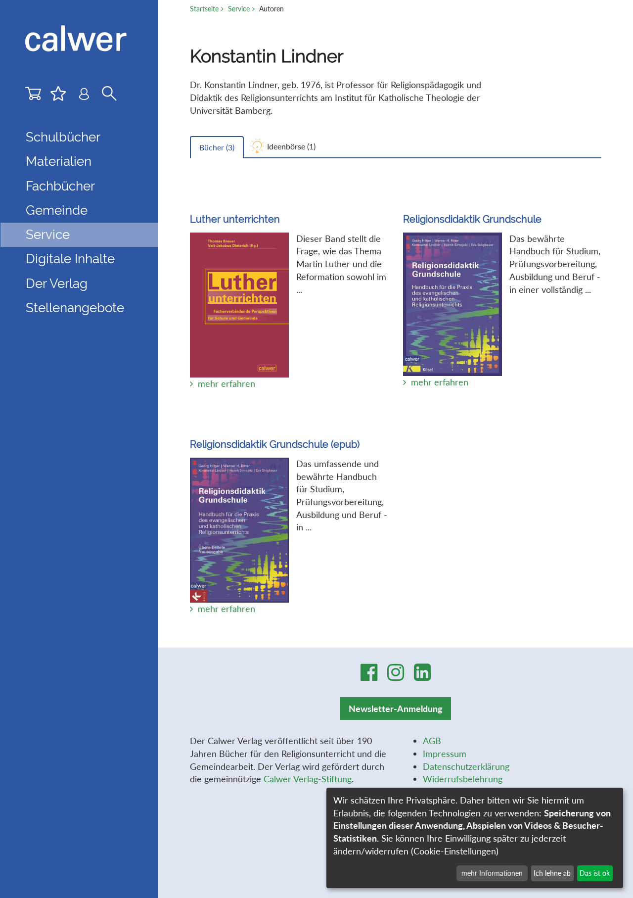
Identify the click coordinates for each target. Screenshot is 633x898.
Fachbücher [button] (60, 186)
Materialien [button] (58, 161)
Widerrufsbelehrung (462, 778)
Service (239, 8)
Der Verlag (57, 283)
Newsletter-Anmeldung (396, 708)
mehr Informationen (492, 873)
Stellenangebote (75, 307)
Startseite (204, 8)
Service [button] (48, 234)
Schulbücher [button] (63, 137)
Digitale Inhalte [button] (70, 258)
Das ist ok (595, 873)
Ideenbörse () (291, 146)
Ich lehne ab (552, 873)
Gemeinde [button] (57, 210)
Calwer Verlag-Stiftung (308, 778)
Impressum (444, 753)
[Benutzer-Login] (84, 96)
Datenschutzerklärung (466, 766)
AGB (432, 740)
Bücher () (216, 147)
